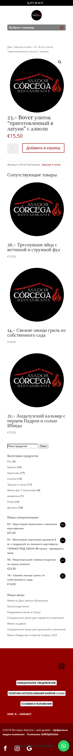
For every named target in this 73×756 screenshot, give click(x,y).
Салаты (12, 478)
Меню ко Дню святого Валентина (27, 600)
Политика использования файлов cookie (36, 693)
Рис (9, 461)
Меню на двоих (16, 623)
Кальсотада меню (18, 606)
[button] (59, 62)
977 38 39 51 (36, 2)
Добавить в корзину (43, 147)
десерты (12, 507)
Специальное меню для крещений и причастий (36, 629)
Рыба (10, 502)
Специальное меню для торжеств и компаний (35, 617)
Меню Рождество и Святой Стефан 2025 (32, 635)
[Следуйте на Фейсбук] (5, 748)
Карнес (11, 467)
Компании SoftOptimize (42, 734)
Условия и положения (36, 704)
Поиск (43, 446)
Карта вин (13, 473)
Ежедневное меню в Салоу (24, 612)
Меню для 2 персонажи (21, 490)
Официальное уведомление (36, 683)
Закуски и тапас (23, 47)
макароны (13, 496)
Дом (9, 47)
